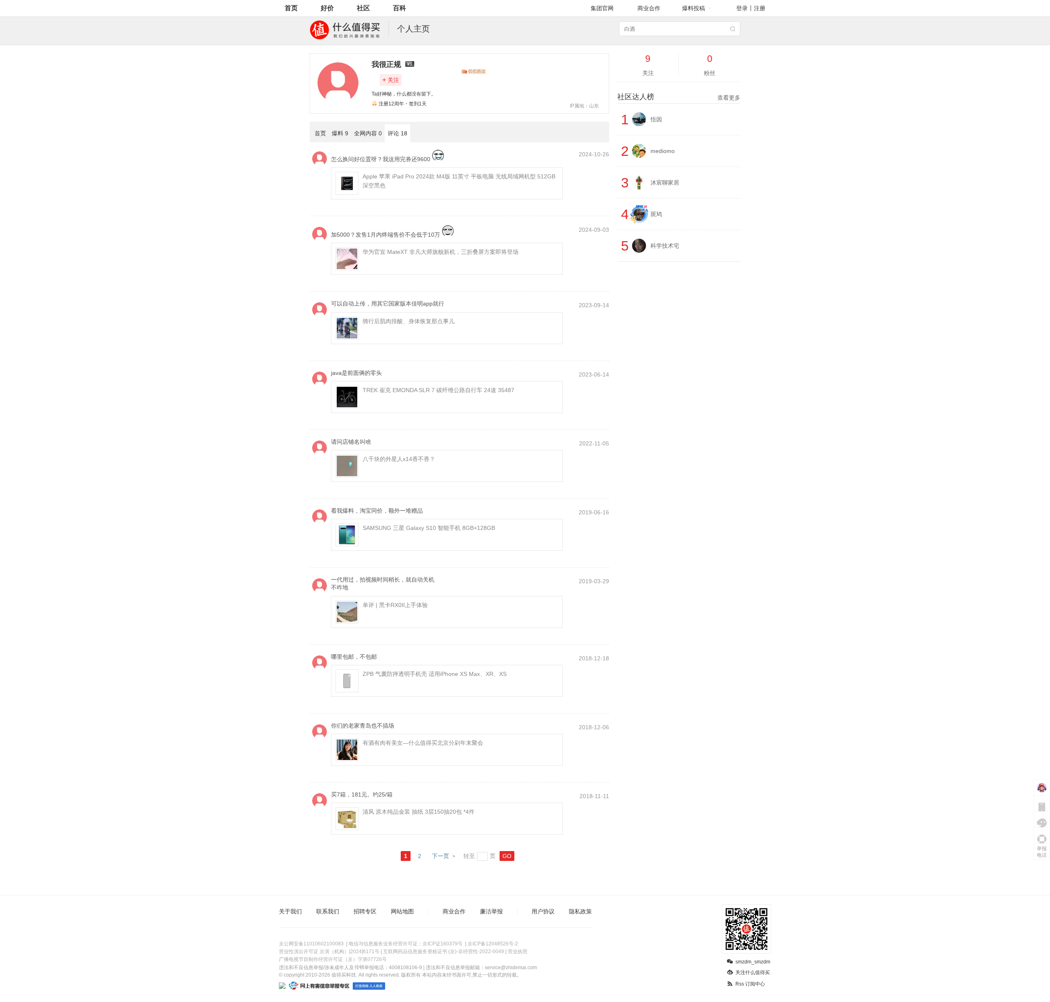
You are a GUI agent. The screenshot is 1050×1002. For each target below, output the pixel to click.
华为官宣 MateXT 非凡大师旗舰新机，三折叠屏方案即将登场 (440, 252)
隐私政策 (580, 911)
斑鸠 (656, 214)
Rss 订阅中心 (750, 984)
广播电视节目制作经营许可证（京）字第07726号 (333, 959)
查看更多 (728, 97)
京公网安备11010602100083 (311, 944)
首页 (291, 8)
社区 (363, 8)
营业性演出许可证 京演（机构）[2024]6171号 (329, 951)
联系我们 (327, 911)
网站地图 (402, 911)
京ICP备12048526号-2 (493, 944)
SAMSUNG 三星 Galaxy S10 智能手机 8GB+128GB (429, 528)
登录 (742, 8)
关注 (390, 79)
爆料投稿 (693, 8)
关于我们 (290, 911)
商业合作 (648, 8)
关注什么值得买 (752, 972)
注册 (759, 8)
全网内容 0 (368, 133)
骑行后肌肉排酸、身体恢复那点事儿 (408, 321)
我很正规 (386, 64)
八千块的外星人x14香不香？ (399, 459)
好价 (327, 8)
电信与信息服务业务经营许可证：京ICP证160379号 (406, 944)
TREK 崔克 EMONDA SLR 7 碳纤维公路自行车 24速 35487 (438, 390)
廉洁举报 (491, 911)
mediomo (663, 151)
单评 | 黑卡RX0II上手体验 (395, 605)
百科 (399, 8)
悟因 (656, 119)
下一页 (440, 856)
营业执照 (517, 951)
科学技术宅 (665, 245)
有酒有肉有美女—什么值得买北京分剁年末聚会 (423, 743)
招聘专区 (365, 911)
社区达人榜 (678, 97)
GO (506, 856)
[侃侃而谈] (474, 71)
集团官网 (602, 8)
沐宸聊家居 (665, 182)
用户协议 (543, 911)
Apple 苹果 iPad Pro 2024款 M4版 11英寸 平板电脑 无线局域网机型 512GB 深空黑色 (459, 181)
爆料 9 (340, 133)
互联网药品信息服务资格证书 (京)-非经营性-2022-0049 (443, 951)
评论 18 (397, 133)
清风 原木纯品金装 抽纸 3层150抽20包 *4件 (419, 811)
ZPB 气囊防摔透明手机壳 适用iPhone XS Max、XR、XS (435, 674)
